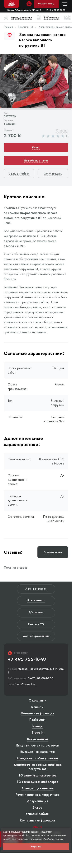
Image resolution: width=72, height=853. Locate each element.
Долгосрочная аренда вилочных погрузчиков (37, 766)
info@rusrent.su (26, 684)
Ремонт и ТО (25, 27)
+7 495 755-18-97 (27, 659)
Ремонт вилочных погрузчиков (37, 794)
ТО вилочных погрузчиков (37, 775)
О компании (37, 700)
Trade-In (37, 732)
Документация (37, 801)
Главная (8, 27)
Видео (37, 807)
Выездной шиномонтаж (37, 752)
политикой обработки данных (47, 839)
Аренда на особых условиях (37, 758)
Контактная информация (37, 820)
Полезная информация (37, 713)
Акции (37, 827)
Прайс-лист (37, 719)
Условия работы (37, 814)
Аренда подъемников (38, 788)
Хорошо (36, 846)
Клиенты (37, 707)
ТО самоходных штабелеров (37, 782)
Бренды (37, 726)
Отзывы (61, 131)
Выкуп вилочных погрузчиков (37, 745)
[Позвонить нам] (29, 4)
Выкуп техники (37, 739)
